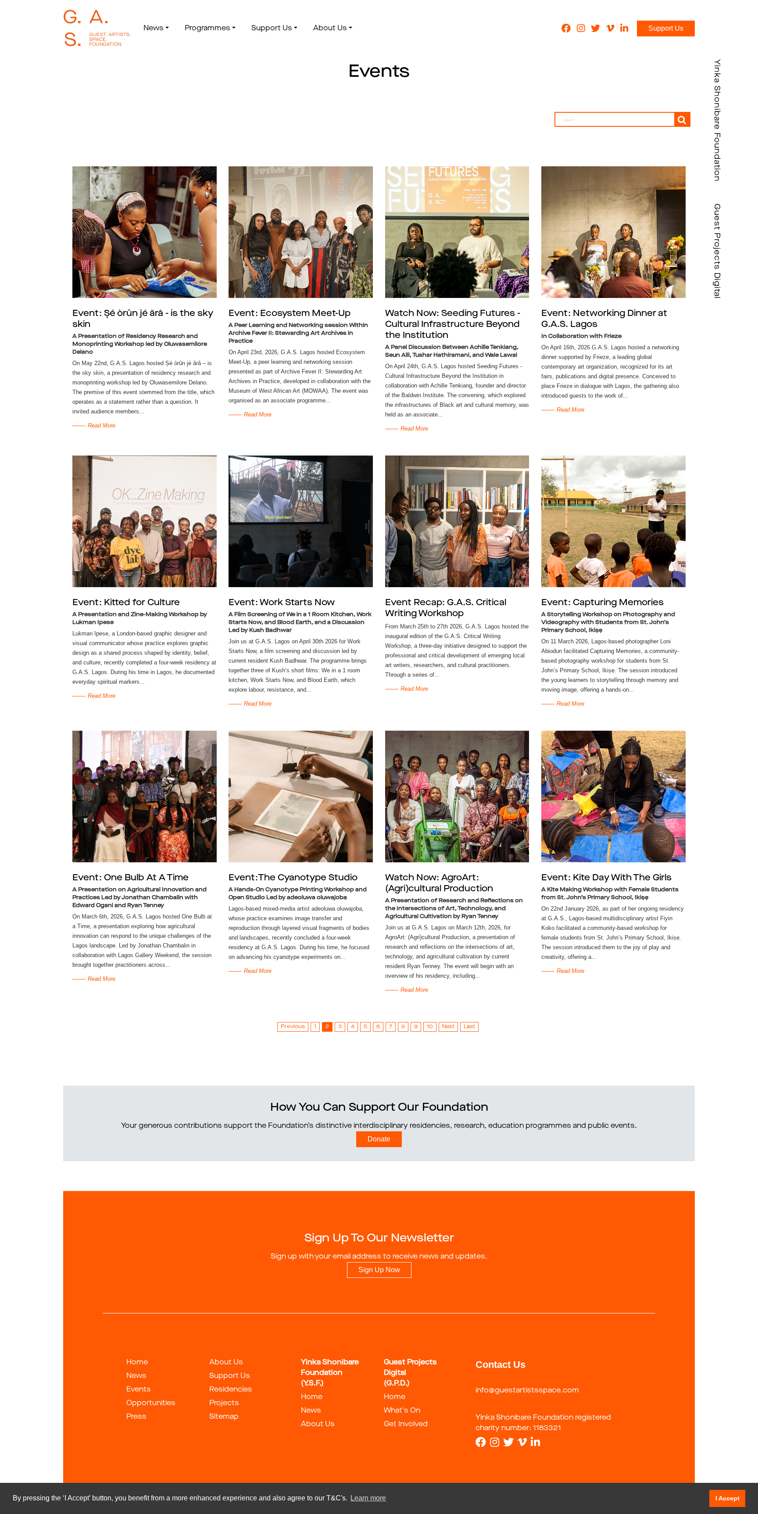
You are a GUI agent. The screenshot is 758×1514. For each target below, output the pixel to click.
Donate (379, 1139)
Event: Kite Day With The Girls (606, 878)
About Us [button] (330, 28)
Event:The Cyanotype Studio (293, 878)
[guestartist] (97, 28)
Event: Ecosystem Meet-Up (289, 313)
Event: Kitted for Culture (126, 603)
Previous (293, 1027)
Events (138, 1389)
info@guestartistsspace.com (527, 1390)
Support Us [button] (271, 28)
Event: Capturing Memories (602, 603)
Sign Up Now (379, 1270)
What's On (402, 1410)
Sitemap (224, 1417)
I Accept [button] (727, 1498)
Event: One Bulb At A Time (130, 878)
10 (430, 1027)
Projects (224, 1403)
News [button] (153, 28)
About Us (226, 1362)
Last (469, 1027)
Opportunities (150, 1403)
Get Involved (406, 1424)
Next (448, 1027)
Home (137, 1362)
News (136, 1376)
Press (136, 1417)
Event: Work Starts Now (282, 603)
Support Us (665, 28)
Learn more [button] (368, 1498)
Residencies (230, 1389)
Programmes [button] (207, 28)
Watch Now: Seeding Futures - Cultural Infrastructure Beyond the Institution (452, 324)
